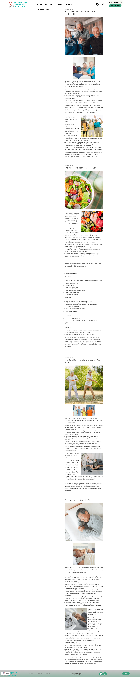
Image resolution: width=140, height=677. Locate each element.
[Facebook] (97, 4)
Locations (59, 4)
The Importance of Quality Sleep (79, 500)
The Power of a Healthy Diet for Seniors (82, 168)
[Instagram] (103, 4)
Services (48, 4)
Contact (69, 4)
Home (39, 4)
